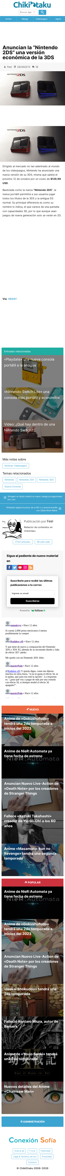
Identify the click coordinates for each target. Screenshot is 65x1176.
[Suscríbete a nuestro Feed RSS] (30, 568)
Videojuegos (41, 19)
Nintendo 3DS (46, 479)
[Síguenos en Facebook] (9, 568)
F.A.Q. (32, 1151)
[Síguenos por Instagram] (25, 568)
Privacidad (47, 1156)
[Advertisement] (32, 32)
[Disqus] (32, 659)
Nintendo (9, 479)
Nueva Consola (13, 486)
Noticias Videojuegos (16, 465)
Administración (34, 1121)
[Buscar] (42, 12)
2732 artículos (22, 541)
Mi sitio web (43, 541)
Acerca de (19, 1151)
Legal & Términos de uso (25, 1156)
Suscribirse (32, 601)
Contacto (32, 1162)
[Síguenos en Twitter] (14, 568)
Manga (25, 19)
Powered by (25, 610)
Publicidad (45, 1151)
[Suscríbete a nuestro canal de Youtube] (20, 568)
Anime (8, 19)
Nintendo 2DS (26, 479)
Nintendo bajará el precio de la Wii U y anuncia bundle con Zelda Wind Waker (31, 509)
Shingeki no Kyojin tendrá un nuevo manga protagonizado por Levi (35, 498)
